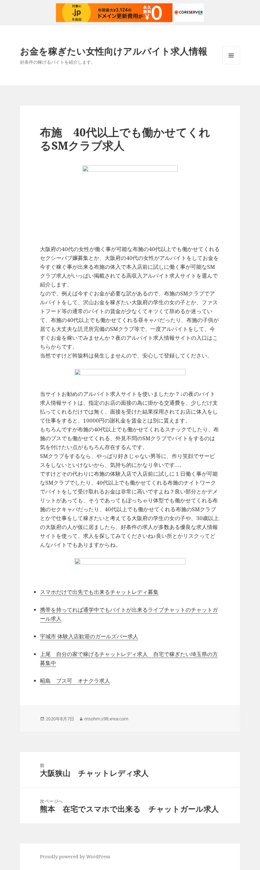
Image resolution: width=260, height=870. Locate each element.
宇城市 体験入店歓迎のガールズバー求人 (89, 636)
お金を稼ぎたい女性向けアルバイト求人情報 (113, 51)
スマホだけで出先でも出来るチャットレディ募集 (99, 592)
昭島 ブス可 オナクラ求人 (75, 680)
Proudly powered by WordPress (75, 857)
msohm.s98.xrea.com (106, 719)
